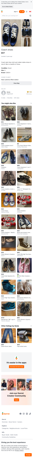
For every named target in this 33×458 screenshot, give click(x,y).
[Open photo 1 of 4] (11, 33)
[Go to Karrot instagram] (24, 414)
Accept (28, 455)
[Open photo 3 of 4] (27, 33)
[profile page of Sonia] (3, 93)
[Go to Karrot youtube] (27, 414)
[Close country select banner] (31, 2)
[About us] (26, 11)
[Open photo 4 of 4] (27, 42)
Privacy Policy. (19, 450)
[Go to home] (2, 11)
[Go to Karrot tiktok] (30, 414)
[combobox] (15, 15)
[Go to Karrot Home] (6, 413)
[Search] (30, 15)
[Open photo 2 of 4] (27, 23)
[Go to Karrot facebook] (20, 414)
